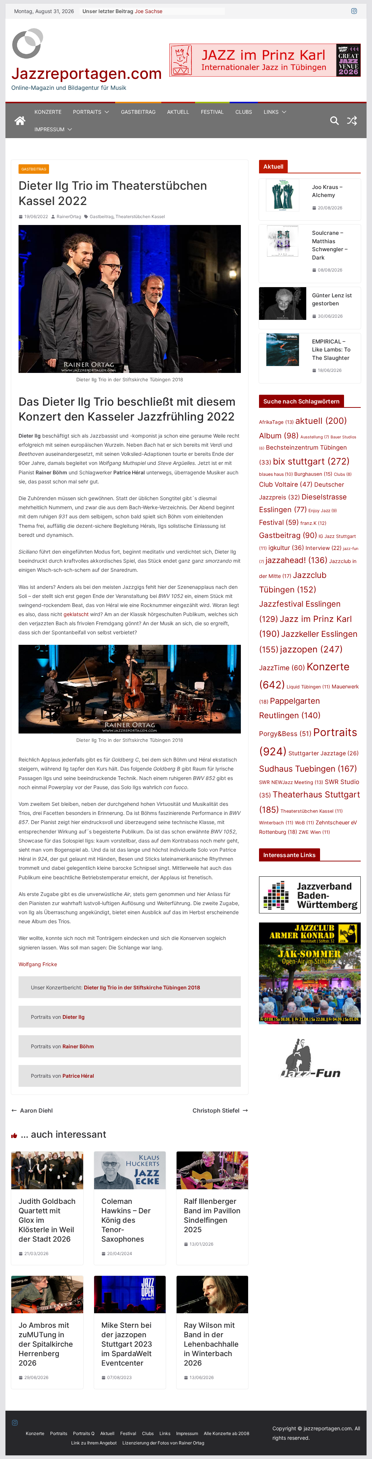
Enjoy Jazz (322, 510)
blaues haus (276, 474)
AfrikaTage (276, 422)
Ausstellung (314, 436)
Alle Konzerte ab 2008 (226, 1433)
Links (271, 112)
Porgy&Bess (285, 733)
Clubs (243, 112)
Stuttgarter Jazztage (323, 753)
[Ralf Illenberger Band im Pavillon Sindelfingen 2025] (212, 1156)
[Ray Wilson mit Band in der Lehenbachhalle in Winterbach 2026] (212, 1281)
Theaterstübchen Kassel (140, 216)
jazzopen (311, 649)
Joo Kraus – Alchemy (327, 191)
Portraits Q (83, 1433)
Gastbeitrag (138, 112)
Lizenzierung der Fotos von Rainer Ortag (163, 1443)
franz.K (313, 523)
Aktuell (178, 112)
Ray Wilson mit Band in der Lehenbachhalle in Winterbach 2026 (211, 1344)
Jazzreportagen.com (86, 73)
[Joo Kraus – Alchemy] (282, 200)
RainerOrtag (69, 216)
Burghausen (313, 474)
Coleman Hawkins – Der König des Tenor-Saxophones (126, 1220)
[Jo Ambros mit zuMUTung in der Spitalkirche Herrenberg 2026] (47, 1281)
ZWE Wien (314, 832)
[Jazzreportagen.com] (20, 120)
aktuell (321, 420)
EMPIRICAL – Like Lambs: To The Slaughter (331, 349)
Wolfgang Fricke (38, 964)
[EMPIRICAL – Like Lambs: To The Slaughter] (282, 358)
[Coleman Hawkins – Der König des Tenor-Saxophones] (130, 1156)
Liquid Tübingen (308, 687)
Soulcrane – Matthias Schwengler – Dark (330, 245)
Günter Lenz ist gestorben (332, 299)
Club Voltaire (286, 484)
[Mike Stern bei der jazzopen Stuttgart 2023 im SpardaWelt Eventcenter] (130, 1281)
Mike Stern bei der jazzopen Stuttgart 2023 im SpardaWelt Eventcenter (126, 1344)
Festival (212, 112)
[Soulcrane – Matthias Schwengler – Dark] (282, 254)
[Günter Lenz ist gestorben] (282, 308)
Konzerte (48, 112)
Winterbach (276, 822)
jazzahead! (297, 560)
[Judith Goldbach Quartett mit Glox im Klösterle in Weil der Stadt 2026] (47, 1156)
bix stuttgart (311, 461)
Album (279, 435)
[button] (105, 112)
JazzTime (282, 668)
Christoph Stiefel (216, 1110)
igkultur (286, 547)
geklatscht (76, 614)
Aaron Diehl (36, 1110)
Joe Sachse (148, 11)
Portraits (87, 112)
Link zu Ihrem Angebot (94, 1443)
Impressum (49, 129)
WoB (304, 822)
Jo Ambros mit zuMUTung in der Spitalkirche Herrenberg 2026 (46, 1344)
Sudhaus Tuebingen (308, 769)
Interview (323, 547)
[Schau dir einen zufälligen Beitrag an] (352, 120)
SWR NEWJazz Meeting (291, 782)
